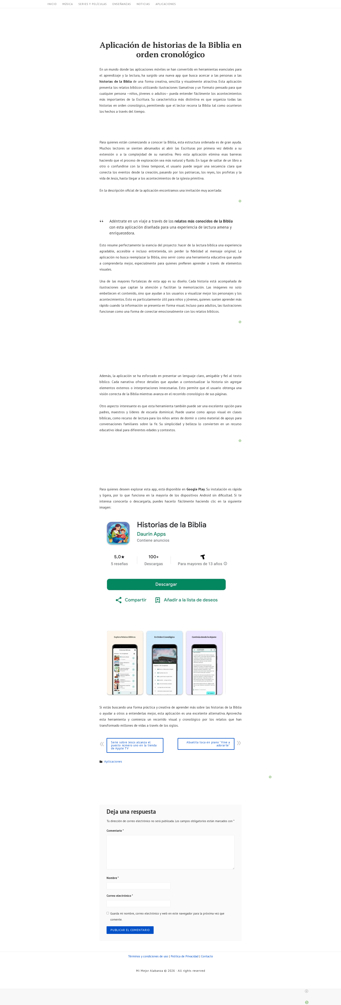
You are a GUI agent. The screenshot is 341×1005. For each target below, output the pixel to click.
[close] (172, 991)
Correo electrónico (120, 896)
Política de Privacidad (184, 956)
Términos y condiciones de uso (148, 956)
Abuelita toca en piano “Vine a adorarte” (208, 743)
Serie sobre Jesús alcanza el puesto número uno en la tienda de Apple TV (134, 745)
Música (67, 4)
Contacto (207, 956)
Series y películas (93, 4)
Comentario (115, 831)
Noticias (143, 4)
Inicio (52, 4)
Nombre (113, 878)
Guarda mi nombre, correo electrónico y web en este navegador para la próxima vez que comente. (167, 916)
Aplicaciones (166, 4)
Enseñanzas (121, 4)
